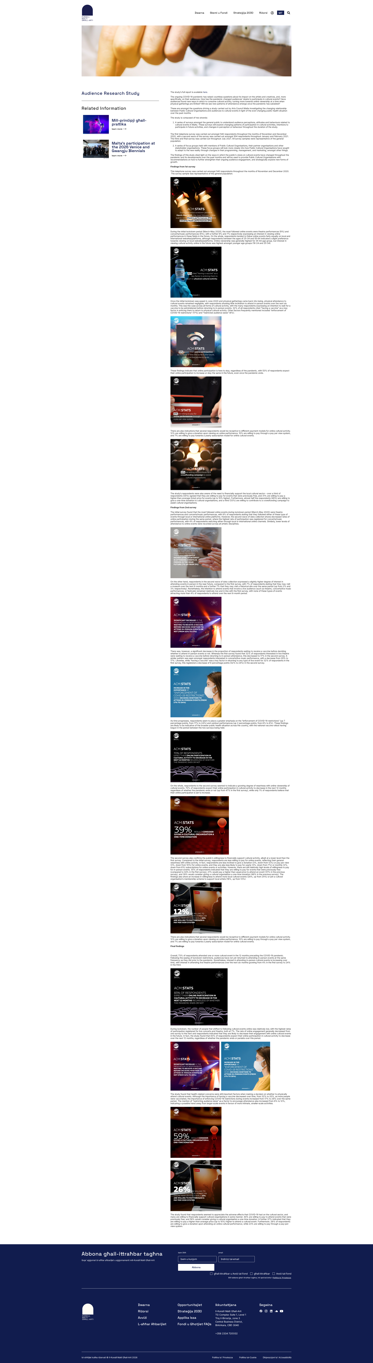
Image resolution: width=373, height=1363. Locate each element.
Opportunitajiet (190, 1305)
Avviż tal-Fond (283, 1273)
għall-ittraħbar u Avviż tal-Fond (231, 1273)
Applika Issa (187, 1317)
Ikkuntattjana (225, 1305)
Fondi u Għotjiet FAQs (194, 1324)
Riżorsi (263, 12)
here (205, 92)
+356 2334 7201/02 (226, 1333)
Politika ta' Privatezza (282, 1278)
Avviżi (142, 1317)
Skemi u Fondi (219, 12)
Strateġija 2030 (243, 12)
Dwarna (199, 12)
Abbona (196, 1267)
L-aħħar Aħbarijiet (152, 1324)
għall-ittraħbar (262, 1273)
